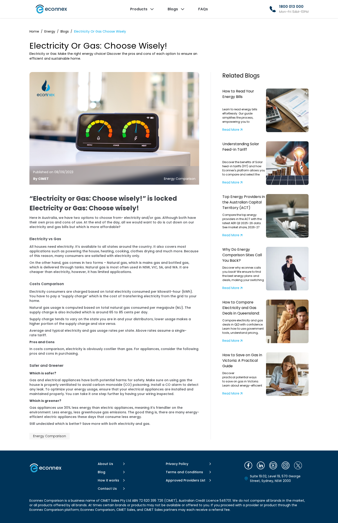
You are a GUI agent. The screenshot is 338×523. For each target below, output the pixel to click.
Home (34, 31)
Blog (101, 472)
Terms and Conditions (184, 472)
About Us (105, 464)
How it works (108, 480)
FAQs (203, 9)
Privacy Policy (177, 464)
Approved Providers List (185, 480)
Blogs (64, 31)
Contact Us (107, 488)
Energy (49, 31)
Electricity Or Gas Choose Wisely (100, 31)
